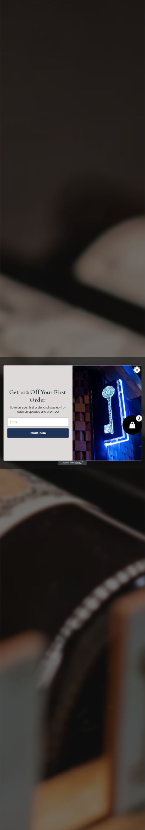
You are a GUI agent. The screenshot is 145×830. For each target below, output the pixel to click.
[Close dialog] (137, 370)
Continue (38, 433)
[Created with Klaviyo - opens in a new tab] (72, 462)
